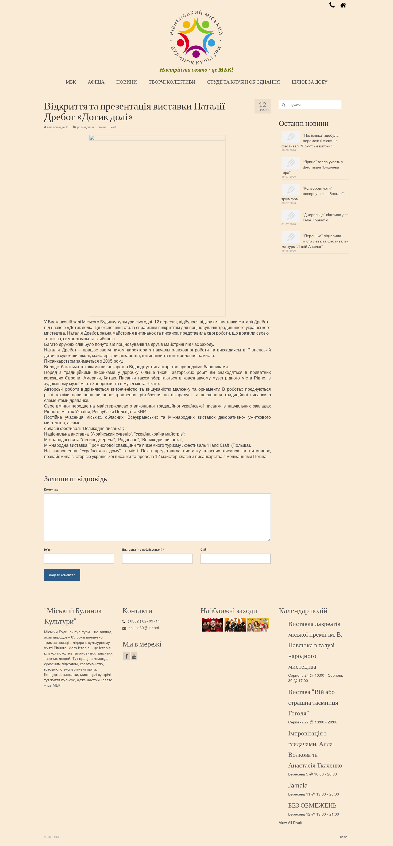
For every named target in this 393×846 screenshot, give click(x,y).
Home (343, 837)
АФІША (96, 82)
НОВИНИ (126, 82)
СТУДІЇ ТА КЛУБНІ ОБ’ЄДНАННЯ (243, 82)
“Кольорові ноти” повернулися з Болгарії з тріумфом (314, 193)
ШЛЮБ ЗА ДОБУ (310, 82)
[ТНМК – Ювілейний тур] (234, 625)
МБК (71, 82)
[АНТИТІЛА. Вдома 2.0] (212, 625)
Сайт (204, 549)
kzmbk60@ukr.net (143, 627)
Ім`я (48, 549)
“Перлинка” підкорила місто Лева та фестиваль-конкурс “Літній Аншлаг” (315, 241)
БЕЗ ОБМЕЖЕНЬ (312, 805)
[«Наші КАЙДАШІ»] (257, 625)
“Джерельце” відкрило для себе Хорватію (326, 217)
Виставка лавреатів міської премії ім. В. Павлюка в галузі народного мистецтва (315, 645)
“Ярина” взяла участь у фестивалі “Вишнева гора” (312, 167)
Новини (100, 127)
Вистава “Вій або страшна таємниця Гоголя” (313, 702)
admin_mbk (60, 127)
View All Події (290, 822)
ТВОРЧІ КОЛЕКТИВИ (172, 82)
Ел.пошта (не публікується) (143, 549)
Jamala (297, 785)
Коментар (51, 489)
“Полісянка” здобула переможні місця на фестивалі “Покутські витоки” (310, 140)
